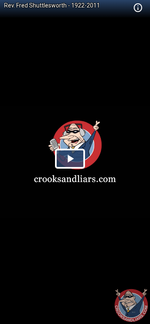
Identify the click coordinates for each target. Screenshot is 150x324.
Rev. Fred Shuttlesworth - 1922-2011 (52, 5)
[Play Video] (70, 159)
